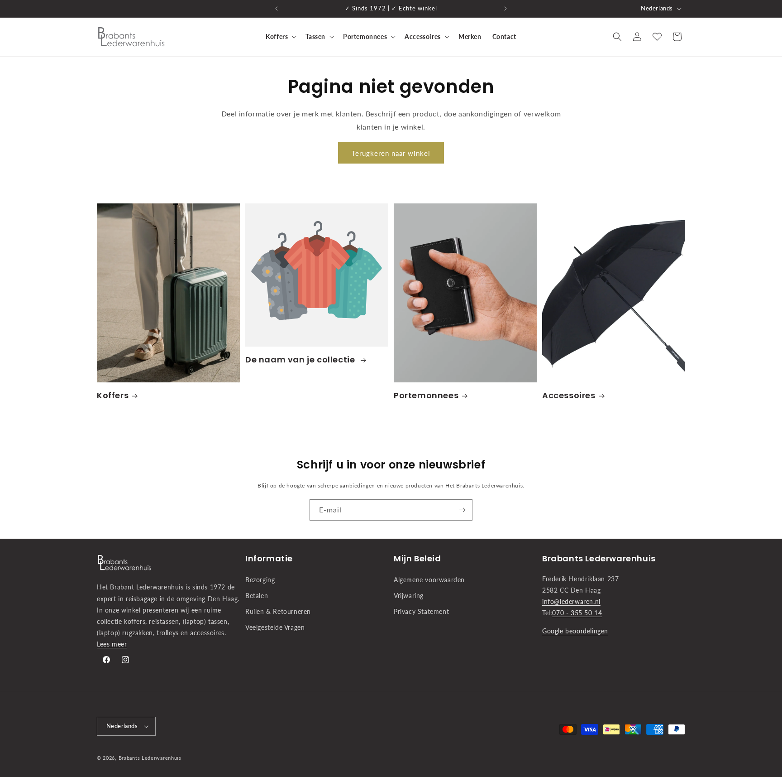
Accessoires (569, 395)
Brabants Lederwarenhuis (150, 758)
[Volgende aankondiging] (505, 8)
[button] (280, 36)
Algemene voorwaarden (429, 580)
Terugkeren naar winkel (391, 153)
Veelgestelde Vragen (275, 627)
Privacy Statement (421, 611)
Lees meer (112, 644)
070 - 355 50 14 (577, 613)
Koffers (113, 395)
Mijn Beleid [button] (417, 558)
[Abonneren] (462, 510)
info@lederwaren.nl (571, 601)
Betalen (256, 595)
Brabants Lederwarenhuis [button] (599, 558)
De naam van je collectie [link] (301, 359)
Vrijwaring (409, 595)
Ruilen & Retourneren (278, 611)
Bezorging (260, 580)
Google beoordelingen (575, 631)
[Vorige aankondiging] (276, 8)
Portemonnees (426, 395)
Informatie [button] (269, 558)
